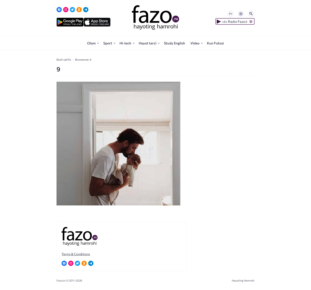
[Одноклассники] (79, 9)
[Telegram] (85, 9)
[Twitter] (72, 9)
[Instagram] (65, 9)
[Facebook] (59, 9)
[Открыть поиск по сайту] (251, 13)
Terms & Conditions (76, 254)
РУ (230, 13)
